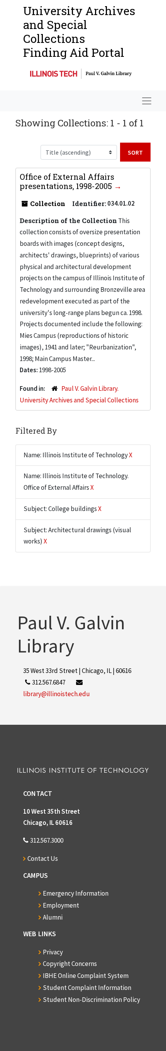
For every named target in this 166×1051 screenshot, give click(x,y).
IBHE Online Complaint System (86, 975)
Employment (61, 905)
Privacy (53, 952)
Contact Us (42, 858)
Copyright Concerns (70, 963)
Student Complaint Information (87, 987)
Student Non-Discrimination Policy (91, 999)
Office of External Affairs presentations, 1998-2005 (67, 181)
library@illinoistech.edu (56, 694)
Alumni (53, 917)
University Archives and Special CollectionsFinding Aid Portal (79, 31)
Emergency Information (75, 893)
